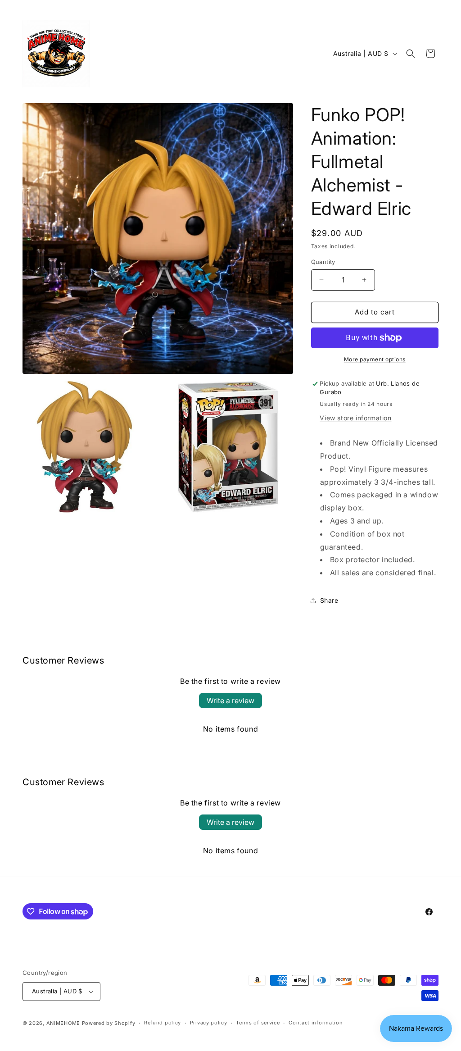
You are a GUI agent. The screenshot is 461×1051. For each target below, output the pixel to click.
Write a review (230, 700)
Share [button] (329, 600)
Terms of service (258, 1022)
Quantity (323, 261)
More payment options (375, 359)
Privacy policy (208, 1022)
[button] (410, 54)
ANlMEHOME (63, 1023)
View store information (355, 418)
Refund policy (162, 1022)
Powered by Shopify (109, 1023)
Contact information (316, 1022)
